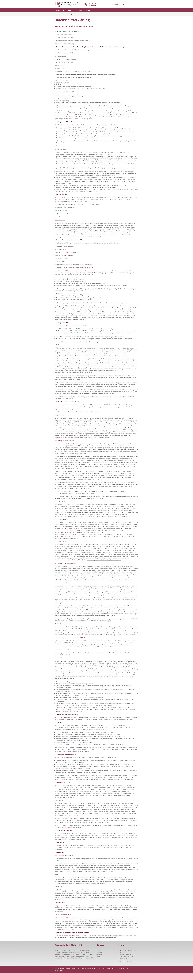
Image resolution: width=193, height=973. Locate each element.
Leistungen (99, 952)
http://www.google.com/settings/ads (68, 532)
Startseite (57, 10)
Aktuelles (79, 10)
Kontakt (87, 10)
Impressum (115, 969)
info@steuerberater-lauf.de (66, 38)
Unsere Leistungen (68, 10)
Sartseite (99, 950)
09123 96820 (93, 5)
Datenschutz (122, 969)
